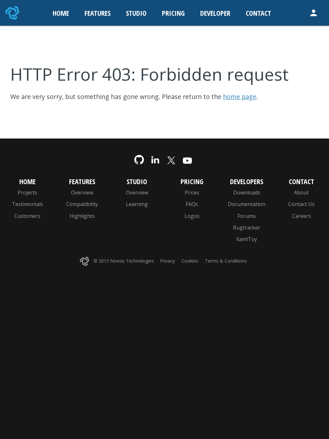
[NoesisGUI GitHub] (139, 160)
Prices (192, 192)
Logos (192, 216)
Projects (27, 192)
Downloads (246, 192)
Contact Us (301, 204)
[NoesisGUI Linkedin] (155, 160)
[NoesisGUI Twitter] (171, 160)
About (301, 192)
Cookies (190, 261)
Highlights (82, 216)
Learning (137, 204)
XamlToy (246, 239)
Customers (27, 216)
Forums (246, 216)
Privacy (167, 261)
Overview (82, 192)
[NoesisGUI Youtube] (187, 160)
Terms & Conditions (226, 261)
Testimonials (27, 204)
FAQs (192, 204)
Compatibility (82, 204)
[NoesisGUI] (13, 13)
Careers (301, 216)
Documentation (246, 204)
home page (239, 96)
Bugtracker (246, 227)
